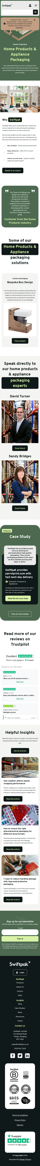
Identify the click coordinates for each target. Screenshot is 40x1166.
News (20, 1012)
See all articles (20, 751)
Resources (20, 1017)
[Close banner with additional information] (35, 20)
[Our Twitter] (20, 1055)
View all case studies (20, 614)
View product (20, 341)
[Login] (30, 5)
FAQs (20, 995)
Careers (20, 991)
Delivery (20, 1125)
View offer (19, 28)
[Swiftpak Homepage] (7, 5)
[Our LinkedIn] (27, 1055)
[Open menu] (36, 5)
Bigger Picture (25, 1159)
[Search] (35, 12)
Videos (20, 1021)
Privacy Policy (20, 1120)
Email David (20, 448)
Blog (20, 1004)
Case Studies (20, 1008)
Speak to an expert (13, 171)
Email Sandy (20, 508)
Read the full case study (18, 598)
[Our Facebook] (12, 1055)
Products (20, 983)
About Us (20, 987)
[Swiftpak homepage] (20, 964)
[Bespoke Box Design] (20, 319)
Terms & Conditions (20, 1115)
